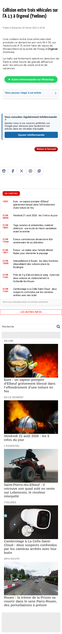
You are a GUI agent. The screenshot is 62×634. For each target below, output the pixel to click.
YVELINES (10, 502)
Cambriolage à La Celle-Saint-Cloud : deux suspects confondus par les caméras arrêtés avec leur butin (30, 547)
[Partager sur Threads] (30, 171)
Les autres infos (31, 312)
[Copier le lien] (39, 171)
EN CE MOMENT (13, 397)
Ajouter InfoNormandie (31, 134)
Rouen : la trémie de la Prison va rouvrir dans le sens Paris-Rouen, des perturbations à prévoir (30, 601)
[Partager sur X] (21, 171)
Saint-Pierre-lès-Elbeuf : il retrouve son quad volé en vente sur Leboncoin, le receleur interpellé (29, 490)
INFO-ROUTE (12, 558)
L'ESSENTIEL (12, 445)
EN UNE (8, 340)
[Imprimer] (4, 171)
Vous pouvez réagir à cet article (23, 92)
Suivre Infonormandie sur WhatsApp (32, 79)
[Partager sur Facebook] (13, 171)
